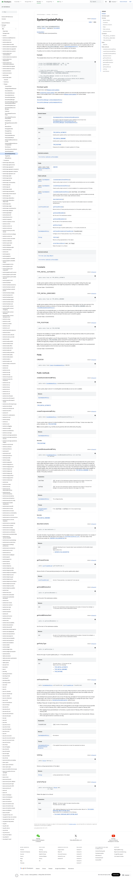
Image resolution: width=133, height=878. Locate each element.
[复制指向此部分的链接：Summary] (45, 108)
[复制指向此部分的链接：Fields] (42, 355)
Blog (60, 1)
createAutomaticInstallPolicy (61, 179)
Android (22, 849)
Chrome (44, 868)
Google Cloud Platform (60, 868)
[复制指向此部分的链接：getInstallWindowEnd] (52, 587)
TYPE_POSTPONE (57, 144)
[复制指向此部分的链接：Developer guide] (49, 87)
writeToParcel (57, 243)
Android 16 (79, 851)
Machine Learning (43, 851)
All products (71, 868)
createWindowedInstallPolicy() (46, 307)
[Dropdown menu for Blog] (63, 1)
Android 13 (79, 858)
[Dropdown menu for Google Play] (54, 1)
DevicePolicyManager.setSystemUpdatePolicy (49, 100)
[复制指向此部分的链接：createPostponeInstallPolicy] (56, 411)
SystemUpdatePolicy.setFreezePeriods (63, 121)
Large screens (61, 849)
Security (22, 854)
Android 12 (79, 860)
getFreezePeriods (58, 206)
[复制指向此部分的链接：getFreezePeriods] (50, 560)
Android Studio (123, 1)
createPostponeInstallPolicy (61, 185)
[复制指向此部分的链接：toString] (43, 755)
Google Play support (118, 854)
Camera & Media (42, 856)
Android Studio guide (100, 851)
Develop (39, 1)
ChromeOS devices (62, 854)
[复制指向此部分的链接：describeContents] (50, 524)
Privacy (40, 858)
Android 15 (79, 854)
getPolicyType (57, 225)
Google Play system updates (47, 92)
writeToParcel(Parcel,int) (72, 536)
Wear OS (60, 851)
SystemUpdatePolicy (43, 231)
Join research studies (118, 856)
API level (3, 26)
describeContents (58, 199)
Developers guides (99, 853)
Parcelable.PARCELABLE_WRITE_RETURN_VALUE (66, 814)
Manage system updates (53, 90)
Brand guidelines (33, 874)
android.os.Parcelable (52, 157)
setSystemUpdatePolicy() (71, 46)
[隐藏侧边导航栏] (16, 875)
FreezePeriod (44, 206)
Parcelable (57, 28)
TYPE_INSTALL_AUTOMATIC (59, 132)
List (39, 206)
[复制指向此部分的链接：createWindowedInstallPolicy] (57, 449)
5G (39, 860)
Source (21, 856)
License (26, 874)
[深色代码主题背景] (95, 62)
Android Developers (41, 14)
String (40, 237)
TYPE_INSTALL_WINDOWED (59, 138)
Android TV (60, 858)
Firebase (50, 868)
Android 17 (79, 849)
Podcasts (22, 863)
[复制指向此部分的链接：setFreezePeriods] (50, 680)
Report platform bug (118, 849)
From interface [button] (48, 157)
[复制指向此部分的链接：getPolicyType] (47, 644)
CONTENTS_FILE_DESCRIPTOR (57, 538)
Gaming (41, 849)
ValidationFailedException (59, 700)
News (21, 858)
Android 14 (79, 856)
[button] (9, 25)
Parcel (63, 243)
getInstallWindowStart (59, 219)
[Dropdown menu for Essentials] (21, 1)
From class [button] (46, 255)
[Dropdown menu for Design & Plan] (33, 1)
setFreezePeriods (58, 231)
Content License (72, 824)
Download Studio (99, 857)
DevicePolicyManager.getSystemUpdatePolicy (49, 102)
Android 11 (79, 863)
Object (44, 28)
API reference (6, 6)
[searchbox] (9, 12)
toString (55, 237)
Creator (40, 168)
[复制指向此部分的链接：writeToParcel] (47, 782)
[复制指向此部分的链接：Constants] (46, 267)
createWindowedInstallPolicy (61, 192)
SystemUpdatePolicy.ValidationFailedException (66, 117)
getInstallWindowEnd (58, 213)
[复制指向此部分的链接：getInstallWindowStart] (52, 615)
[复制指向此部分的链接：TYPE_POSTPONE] (50, 323)
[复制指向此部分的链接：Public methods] (50, 373)
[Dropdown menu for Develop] (43, 1)
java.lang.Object (40, 32)
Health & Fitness (42, 854)
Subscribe (116, 874)
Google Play (49, 1)
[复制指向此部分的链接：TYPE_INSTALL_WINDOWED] (56, 293)
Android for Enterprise (25, 851)
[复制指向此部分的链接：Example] (43, 55)
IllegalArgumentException (42, 509)
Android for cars (61, 856)
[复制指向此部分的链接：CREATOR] (44, 360)
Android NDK (98, 860)
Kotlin (90, 22)
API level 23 (93, 18)
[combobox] (97, 1)
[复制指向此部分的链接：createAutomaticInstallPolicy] (57, 378)
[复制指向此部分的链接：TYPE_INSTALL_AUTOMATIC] (56, 272)
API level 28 (93, 560)
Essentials (17, 1)
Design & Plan (28, 1)
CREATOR (55, 167)
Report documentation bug (120, 851)
